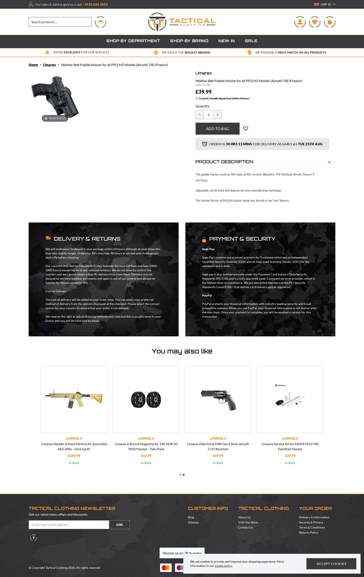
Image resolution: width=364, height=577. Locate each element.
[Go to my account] (300, 21)
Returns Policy (308, 532)
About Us (244, 517)
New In (226, 41)
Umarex (49, 65)
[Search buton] (100, 21)
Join (119, 524)
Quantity (202, 106)
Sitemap (193, 522)
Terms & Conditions (312, 527)
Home (33, 65)
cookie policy (223, 566)
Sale (251, 41)
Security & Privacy (311, 522)
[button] (180, 475)
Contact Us (245, 527)
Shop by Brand (189, 41)
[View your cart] (329, 21)
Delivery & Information (314, 517)
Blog (191, 517)
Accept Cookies (331, 564)
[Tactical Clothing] (182, 21)
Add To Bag (217, 128)
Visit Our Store (248, 522)
